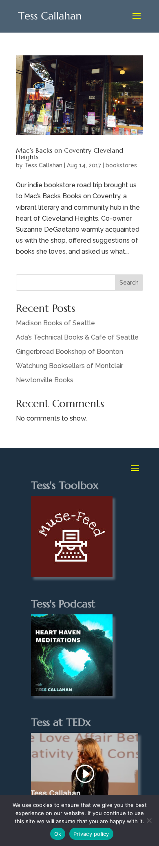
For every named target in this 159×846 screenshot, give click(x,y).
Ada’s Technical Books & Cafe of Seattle (77, 337)
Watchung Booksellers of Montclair (69, 366)
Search (129, 282)
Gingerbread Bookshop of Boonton (69, 351)
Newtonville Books (44, 380)
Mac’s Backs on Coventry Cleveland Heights (69, 153)
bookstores (121, 165)
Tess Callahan (43, 165)
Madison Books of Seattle (55, 323)
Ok (58, 834)
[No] (149, 820)
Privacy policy (91, 834)
